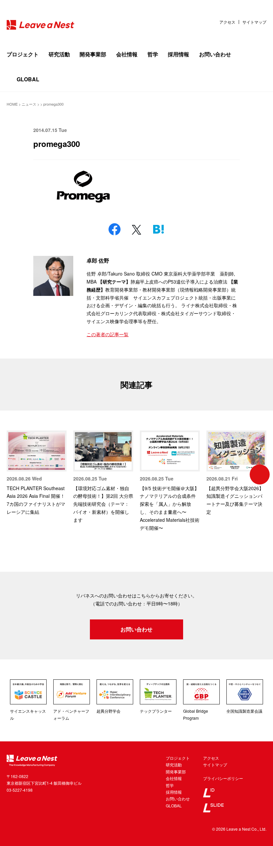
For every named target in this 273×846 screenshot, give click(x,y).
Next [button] (260, 474)
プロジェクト (23, 54)
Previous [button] (13, 474)
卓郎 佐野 (98, 260)
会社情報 (126, 54)
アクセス (227, 22)
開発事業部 (93, 54)
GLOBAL (28, 79)
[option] (36, 473)
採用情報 (178, 54)
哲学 (152, 54)
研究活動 (59, 54)
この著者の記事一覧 (108, 334)
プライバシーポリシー (223, 778)
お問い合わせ (215, 54)
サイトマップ (254, 22)
